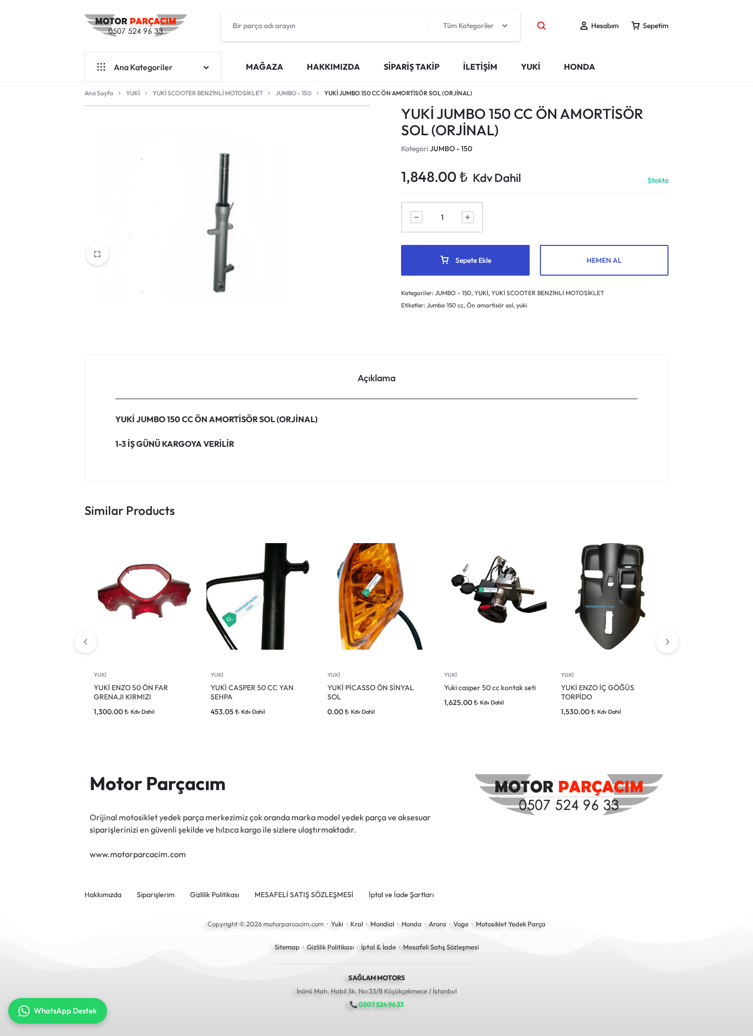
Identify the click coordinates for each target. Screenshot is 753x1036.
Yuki (337, 924)
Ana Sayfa (99, 93)
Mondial (382, 924)
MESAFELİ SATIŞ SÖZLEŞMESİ (304, 894)
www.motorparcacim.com (138, 854)
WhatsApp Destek (65, 1011)
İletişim (480, 66)
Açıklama (376, 378)
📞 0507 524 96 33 (376, 1004)
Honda (412, 924)
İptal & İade (378, 947)
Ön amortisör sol (490, 305)
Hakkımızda (333, 66)
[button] (667, 642)
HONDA (579, 66)
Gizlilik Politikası (214, 894)
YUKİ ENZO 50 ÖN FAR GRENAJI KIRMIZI (131, 692)
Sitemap (287, 947)
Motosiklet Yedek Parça (511, 924)
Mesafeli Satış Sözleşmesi (441, 947)
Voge (461, 924)
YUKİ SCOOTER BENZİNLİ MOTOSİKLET (208, 93)
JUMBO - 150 (293, 93)
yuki (521, 305)
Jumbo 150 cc (445, 305)
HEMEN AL (604, 260)
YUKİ (530, 66)
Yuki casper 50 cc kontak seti (490, 687)
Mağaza (264, 66)
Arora (437, 924)
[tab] (376, 377)
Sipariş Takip (412, 66)
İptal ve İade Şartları (401, 894)
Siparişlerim (156, 894)
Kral (356, 924)
